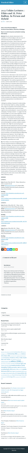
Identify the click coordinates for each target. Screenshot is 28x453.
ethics (16, 361)
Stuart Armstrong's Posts (19, 375)
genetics (10, 363)
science (6, 375)
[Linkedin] (11, 249)
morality (6, 367)
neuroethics (15, 367)
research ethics (12, 373)
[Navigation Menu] (25, 2)
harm (15, 363)
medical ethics (18, 365)
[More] (16, 249)
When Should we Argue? (6, 339)
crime (12, 359)
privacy (20, 369)
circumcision (13, 355)
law (9, 365)
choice (6, 356)
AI (12, 352)
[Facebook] (8, 249)
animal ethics (18, 352)
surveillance (4, 376)
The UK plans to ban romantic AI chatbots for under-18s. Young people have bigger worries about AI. (13, 390)
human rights (21, 363)
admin (3, 21)
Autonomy (12, 354)
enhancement (5, 362)
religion (5, 373)
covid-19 (6, 359)
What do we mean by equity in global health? (11, 329)
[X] (2, 249)
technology (11, 377)
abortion (3, 352)
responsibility (22, 373)
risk (2, 375)
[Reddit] (5, 249)
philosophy (7, 369)
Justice (4, 365)
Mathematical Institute (10, 185)
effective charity (17, 359)
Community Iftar (4, 343)
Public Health (13, 371)
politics (15, 369)
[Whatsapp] (13, 249)
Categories (3, 312)
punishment (20, 371)
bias (19, 354)
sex (10, 375)
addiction (8, 352)
